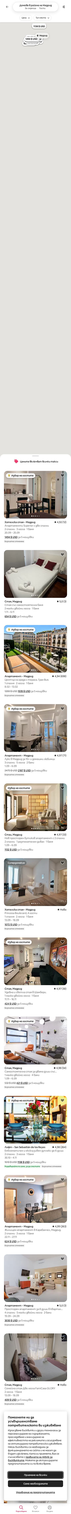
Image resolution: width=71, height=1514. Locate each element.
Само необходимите (35, 1483)
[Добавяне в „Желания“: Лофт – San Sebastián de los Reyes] (62, 1100)
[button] (11, 537)
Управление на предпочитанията (35, 1492)
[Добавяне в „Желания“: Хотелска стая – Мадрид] (62, 475)
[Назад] (7, 6)
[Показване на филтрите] (63, 6)
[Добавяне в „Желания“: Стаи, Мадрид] (62, 787)
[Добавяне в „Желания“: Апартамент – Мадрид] (62, 629)
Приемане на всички (35, 1475)
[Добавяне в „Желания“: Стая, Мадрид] (62, 554)
